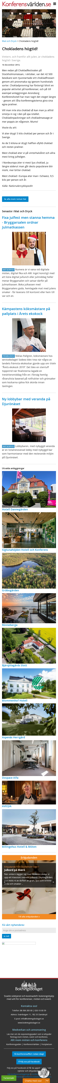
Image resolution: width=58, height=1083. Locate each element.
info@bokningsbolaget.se (32, 1018)
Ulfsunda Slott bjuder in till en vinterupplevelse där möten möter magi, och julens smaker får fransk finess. (28, 877)
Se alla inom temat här (15, 199)
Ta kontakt (8, 1078)
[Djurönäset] (29, 425)
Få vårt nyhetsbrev (13, 924)
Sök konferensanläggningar (18, 1074)
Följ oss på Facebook (30, 1061)
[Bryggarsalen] (29, 248)
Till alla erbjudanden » (29, 916)
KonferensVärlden (31, 1044)
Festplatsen (46, 1044)
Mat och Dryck (9, 41)
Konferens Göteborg (32, 1076)
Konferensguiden (13, 1044)
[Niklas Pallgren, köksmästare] (29, 335)
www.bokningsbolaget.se (29, 1022)
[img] (29, 887)
